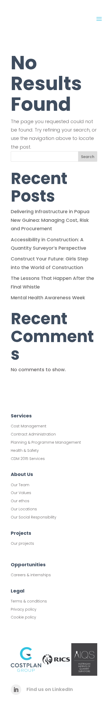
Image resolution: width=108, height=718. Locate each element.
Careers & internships (31, 575)
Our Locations (24, 509)
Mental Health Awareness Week (48, 297)
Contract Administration (33, 434)
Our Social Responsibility (33, 517)
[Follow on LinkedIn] (16, 689)
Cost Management (28, 426)
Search (87, 156)
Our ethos (20, 501)
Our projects (22, 543)
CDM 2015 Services (28, 458)
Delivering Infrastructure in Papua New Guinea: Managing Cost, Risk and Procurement (50, 220)
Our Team (20, 485)
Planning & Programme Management (46, 442)
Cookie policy (23, 617)
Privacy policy (23, 609)
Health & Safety (25, 450)
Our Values (21, 492)
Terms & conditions (29, 601)
